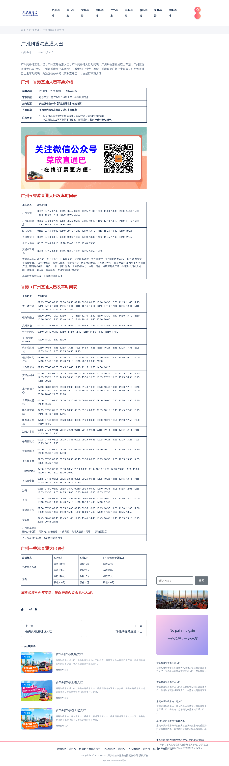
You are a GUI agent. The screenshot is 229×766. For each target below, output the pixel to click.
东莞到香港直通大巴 (139, 748)
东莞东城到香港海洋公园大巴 (170, 720)
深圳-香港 (100, 13)
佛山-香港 (70, 13)
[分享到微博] (31, 609)
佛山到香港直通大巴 (89, 748)
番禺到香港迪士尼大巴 (71, 710)
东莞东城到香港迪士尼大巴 (169, 701)
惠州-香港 (144, 13)
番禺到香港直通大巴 (69, 682)
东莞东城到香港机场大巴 (168, 662)
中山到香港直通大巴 (114, 748)
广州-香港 (56, 13)
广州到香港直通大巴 (65, 748)
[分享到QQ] (36, 609)
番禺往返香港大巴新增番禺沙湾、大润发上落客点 (180, 739)
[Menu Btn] (197, 16)
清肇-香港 (173, 13)
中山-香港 (129, 13)
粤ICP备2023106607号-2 (114, 760)
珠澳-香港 (158, 13)
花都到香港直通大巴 (128, 631)
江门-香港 (114, 13)
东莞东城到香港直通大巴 (168, 682)
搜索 (201, 580)
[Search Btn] (197, 10)
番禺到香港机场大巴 (38, 631)
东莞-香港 (85, 13)
